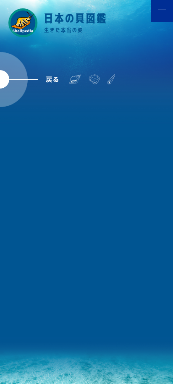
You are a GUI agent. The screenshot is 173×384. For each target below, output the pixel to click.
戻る (52, 79)
